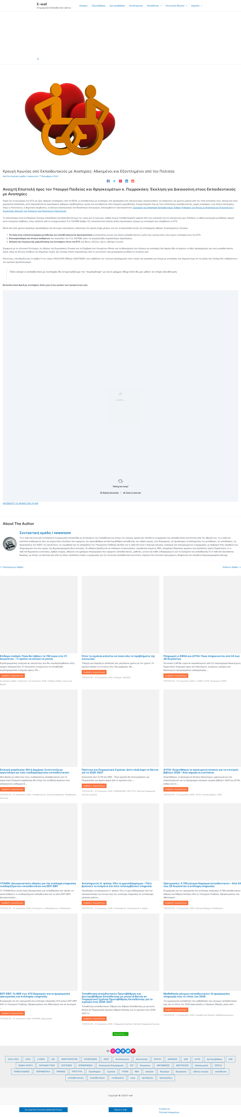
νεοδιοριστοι (117, 1077)
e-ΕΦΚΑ (199, 681)
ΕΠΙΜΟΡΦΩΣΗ (85, 1065)
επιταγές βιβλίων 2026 (212, 794)
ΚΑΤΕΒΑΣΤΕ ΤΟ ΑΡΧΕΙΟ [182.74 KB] (20, 503)
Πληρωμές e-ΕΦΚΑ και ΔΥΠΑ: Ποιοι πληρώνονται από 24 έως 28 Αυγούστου (201, 657)
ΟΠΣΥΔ (218, 1065)
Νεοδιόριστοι (70, 794)
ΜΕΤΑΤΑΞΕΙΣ (182, 1065)
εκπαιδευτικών (97, 1077)
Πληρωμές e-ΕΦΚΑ (218, 681)
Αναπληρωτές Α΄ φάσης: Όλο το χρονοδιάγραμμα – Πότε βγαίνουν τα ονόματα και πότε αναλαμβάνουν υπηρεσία (117, 885)
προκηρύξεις (166, 1077)
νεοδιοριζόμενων (51, 908)
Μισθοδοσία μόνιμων (224, 1015)
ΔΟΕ (186, 1059)
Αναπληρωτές (120, 908)
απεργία (149, 1071)
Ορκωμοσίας (46, 1018)
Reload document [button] (110, 492)
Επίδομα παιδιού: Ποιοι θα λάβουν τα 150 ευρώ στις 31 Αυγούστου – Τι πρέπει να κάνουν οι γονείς (33, 657)
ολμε (132, 1077)
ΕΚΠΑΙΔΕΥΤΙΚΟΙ (47, 1065)
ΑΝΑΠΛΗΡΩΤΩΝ (69, 1059)
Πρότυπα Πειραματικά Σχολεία (146, 1024)
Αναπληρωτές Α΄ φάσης (137, 908)
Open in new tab (133, 492)
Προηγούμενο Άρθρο (11, 567)
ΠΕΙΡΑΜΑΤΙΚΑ (120, 791)
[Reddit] (132, 181)
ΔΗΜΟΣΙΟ (172, 1059)
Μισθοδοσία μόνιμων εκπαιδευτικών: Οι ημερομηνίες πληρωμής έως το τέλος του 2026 (196, 995)
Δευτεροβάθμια (214, 1059)
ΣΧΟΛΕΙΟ (127, 677)
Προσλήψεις (95, 1071)
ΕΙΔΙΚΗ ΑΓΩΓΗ (26, 1065)
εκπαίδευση (220, 1071)
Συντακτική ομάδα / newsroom (13, 681)
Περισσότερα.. (120, 1034)
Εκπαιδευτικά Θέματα (205, 1015)
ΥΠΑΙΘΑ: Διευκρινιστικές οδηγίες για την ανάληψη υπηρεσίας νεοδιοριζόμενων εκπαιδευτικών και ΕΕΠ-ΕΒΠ (38, 885)
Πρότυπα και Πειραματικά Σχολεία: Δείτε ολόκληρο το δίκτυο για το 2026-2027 (120, 771)
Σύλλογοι (4, 798)
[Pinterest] (120, 181)
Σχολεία (93, 794)
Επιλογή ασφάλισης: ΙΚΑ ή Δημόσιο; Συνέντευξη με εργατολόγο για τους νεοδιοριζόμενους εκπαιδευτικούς (34, 771)
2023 (28, 1059)
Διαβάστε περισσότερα (12, 675)
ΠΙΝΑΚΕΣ (60, 1071)
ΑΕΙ (53, 1059)
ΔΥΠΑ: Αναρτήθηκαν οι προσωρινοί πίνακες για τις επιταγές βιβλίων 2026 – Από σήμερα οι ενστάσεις (200, 771)
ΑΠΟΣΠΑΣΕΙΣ (90, 1059)
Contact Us (164, 1109)
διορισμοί (164, 1071)
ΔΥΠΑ (206, 681)
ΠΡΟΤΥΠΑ (131, 791)
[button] (160, 5)
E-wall (42, 4)
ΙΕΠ (131, 1065)
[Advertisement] (120, 32)
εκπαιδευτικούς (39, 794)
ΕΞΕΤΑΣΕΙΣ (66, 1065)
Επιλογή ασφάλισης (55, 794)
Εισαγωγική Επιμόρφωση (111, 1065)
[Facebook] (108, 181)
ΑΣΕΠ (106, 1059)
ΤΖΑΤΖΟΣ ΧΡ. (87, 677)
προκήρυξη (147, 1077)
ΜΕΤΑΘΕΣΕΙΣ (163, 1065)
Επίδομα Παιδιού (55, 681)
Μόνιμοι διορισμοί (203, 908)
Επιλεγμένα (37, 908)
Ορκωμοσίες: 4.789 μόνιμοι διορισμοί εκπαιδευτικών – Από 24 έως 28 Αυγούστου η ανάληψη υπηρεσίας (202, 885)
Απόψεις (118, 677)
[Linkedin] (126, 181)
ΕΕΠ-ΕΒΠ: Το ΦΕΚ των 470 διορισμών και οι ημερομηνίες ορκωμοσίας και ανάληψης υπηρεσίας (35, 995)
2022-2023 (13, 1059)
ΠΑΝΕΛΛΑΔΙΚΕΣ (22, 1071)
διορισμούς (181, 1071)
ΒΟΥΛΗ (157, 1059)
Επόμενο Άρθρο (232, 567)
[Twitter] (114, 181)
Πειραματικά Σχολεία (123, 1024)
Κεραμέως (145, 1065)
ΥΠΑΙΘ (125, 1071)
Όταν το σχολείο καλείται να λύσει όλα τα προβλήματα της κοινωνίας (118, 657)
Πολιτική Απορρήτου (169, 1112)
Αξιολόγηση (142, 1059)
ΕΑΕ (231, 1059)
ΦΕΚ (137, 1071)
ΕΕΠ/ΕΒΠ (36, 1018)
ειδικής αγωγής (200, 1071)
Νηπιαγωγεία (201, 1065)
